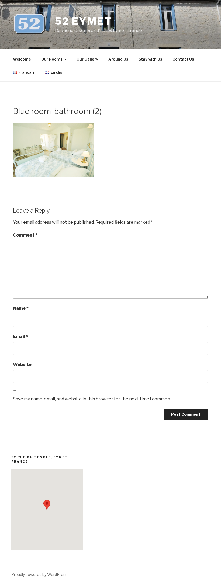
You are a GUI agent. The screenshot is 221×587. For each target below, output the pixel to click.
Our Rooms (52, 59)
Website (22, 364)
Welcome (22, 59)
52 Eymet (83, 21)
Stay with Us (150, 59)
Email (20, 336)
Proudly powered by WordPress (39, 574)
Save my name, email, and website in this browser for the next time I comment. (93, 398)
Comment (25, 235)
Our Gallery (87, 59)
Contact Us (183, 59)
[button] (47, 505)
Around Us (118, 59)
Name (21, 308)
